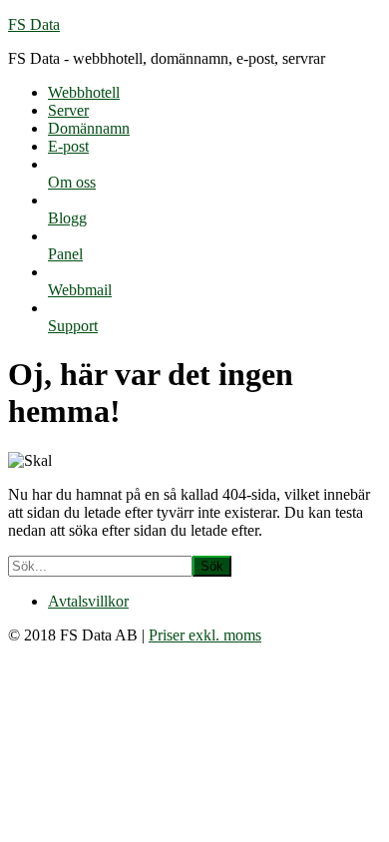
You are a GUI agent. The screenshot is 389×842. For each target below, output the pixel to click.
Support (73, 325)
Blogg (67, 218)
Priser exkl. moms (205, 635)
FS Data (34, 24)
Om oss (72, 182)
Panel (65, 253)
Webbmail (80, 289)
